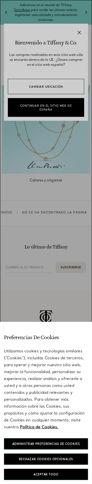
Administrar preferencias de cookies (46, 444)
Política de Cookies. (39, 426)
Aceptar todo (46, 474)
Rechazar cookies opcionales (46, 459)
